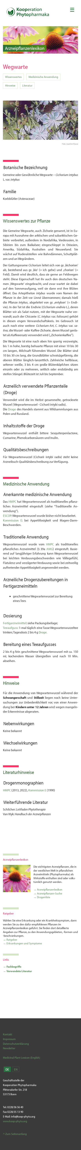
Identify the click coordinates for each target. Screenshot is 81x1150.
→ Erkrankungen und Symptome (22, 943)
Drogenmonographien (23, 783)
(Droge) (10, 392)
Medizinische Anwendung (43, 77)
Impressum (9, 1039)
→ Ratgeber (10, 939)
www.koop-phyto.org (15, 1121)
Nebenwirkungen (18, 723)
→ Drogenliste (41, 897)
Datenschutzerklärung (16, 1044)
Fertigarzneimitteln (20, 586)
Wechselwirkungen (20, 743)
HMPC (12, 501)
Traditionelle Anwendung (26, 537)
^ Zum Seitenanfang (15, 1134)
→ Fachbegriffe (12, 966)
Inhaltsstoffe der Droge (23, 426)
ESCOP (7, 515)
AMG (49, 549)
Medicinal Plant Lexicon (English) (21, 1057)
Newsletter (9, 1048)
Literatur (27, 85)
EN (15, 1069)
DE (7, 1069)
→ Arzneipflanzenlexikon (47, 889)
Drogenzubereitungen (44, 579)
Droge (12, 409)
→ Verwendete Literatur (17, 971)
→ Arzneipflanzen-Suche (47, 893)
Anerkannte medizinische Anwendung (37, 494)
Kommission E (12, 520)
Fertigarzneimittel (14, 623)
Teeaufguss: (10, 628)
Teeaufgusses (44, 644)
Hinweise (10, 85)
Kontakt (7, 1034)
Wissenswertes (13, 77)
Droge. (43, 632)
